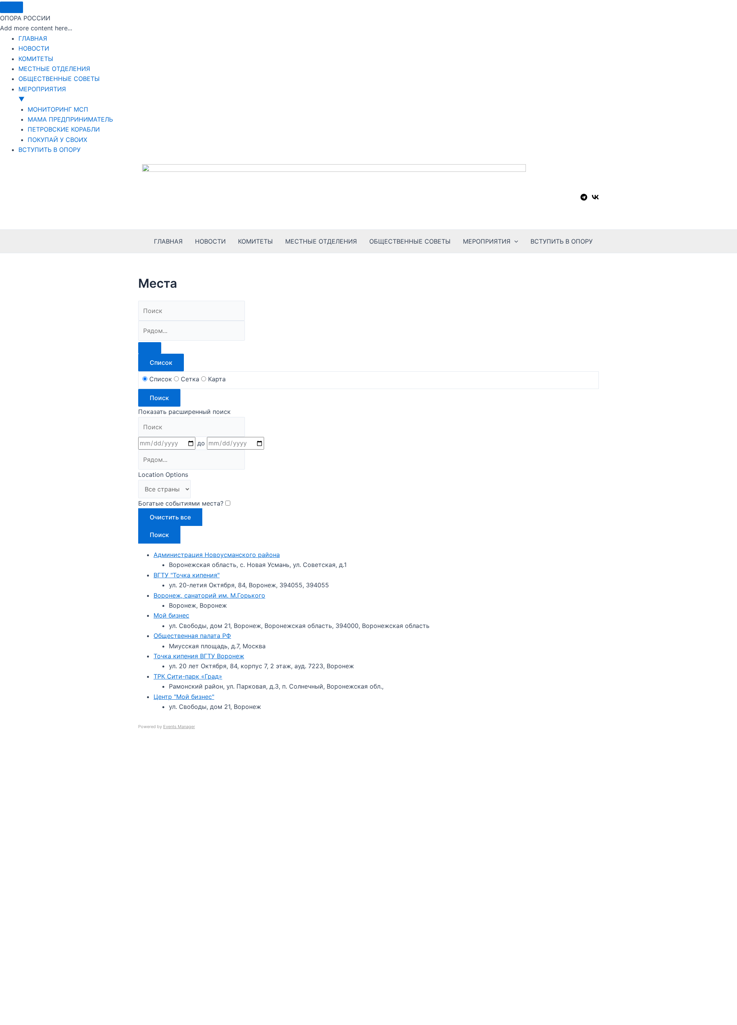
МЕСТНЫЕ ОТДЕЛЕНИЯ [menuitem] (54, 69)
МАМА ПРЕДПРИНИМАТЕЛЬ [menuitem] (70, 119)
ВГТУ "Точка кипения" (187, 575)
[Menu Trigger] (11, 7)
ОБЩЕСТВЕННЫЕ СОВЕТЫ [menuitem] (59, 78)
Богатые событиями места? (181, 503)
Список (161, 362)
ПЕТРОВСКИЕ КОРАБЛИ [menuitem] (64, 129)
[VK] (595, 197)
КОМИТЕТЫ (255, 241)
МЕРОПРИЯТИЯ (487, 241)
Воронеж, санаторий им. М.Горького (209, 595)
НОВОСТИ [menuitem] (33, 48)
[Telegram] (583, 197)
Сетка (190, 379)
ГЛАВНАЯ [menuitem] (32, 38)
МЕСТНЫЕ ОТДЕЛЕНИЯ (321, 241)
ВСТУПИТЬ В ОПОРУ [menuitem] (49, 149)
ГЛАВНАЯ (168, 241)
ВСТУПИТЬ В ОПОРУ (561, 241)
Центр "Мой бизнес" (184, 696)
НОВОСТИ (210, 241)
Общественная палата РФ (192, 635)
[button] (514, 241)
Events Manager (179, 726)
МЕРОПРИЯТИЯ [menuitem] (42, 94)
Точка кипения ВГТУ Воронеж (199, 656)
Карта (216, 379)
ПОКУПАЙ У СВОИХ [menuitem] (57, 139)
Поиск (159, 398)
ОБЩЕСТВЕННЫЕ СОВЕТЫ (410, 241)
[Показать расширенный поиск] (149, 348)
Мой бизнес (171, 615)
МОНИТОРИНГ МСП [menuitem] (58, 109)
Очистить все (170, 517)
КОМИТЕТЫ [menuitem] (35, 59)
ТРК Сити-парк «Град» (188, 676)
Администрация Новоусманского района (217, 555)
